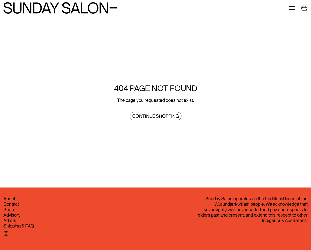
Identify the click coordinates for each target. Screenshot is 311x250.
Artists (9, 220)
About (9, 198)
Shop (8, 209)
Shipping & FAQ (18, 226)
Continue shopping (155, 116)
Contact (11, 204)
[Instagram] (6, 233)
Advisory (11, 215)
